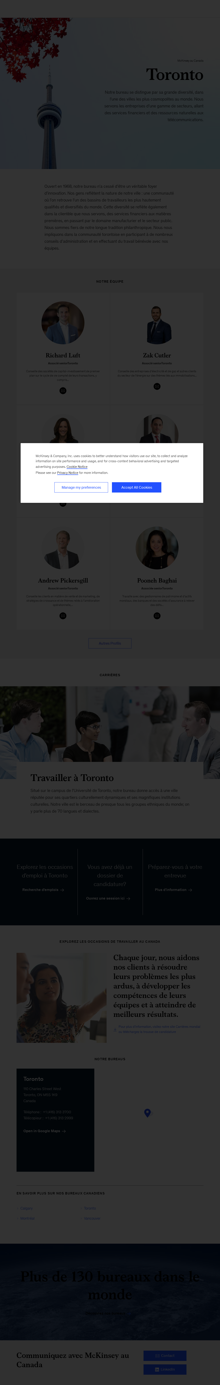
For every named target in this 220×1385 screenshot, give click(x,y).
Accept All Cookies (136, 487)
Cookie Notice (77, 466)
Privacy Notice (67, 472)
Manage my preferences (81, 487)
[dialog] (112, 473)
